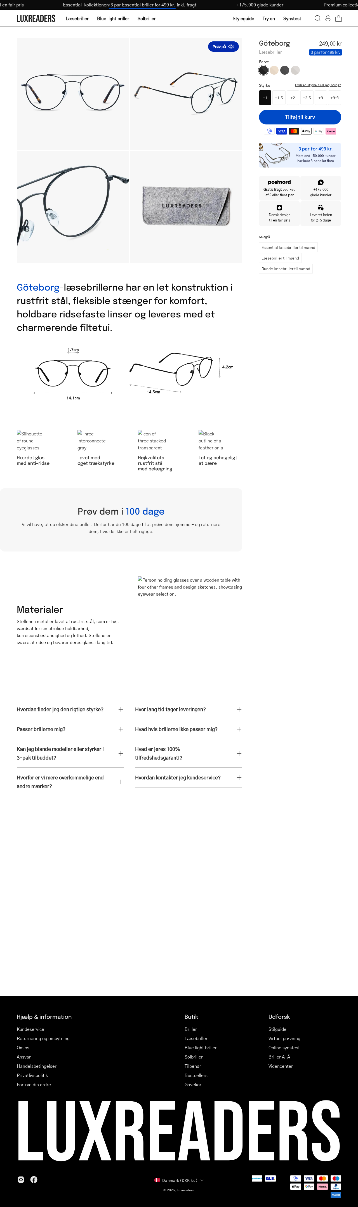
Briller (191, 1029)
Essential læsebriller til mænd (288, 247)
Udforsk (279, 1016)
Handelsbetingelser (36, 1066)
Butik (191, 1016)
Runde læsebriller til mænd (286, 268)
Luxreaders (185, 1190)
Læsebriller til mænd (280, 258)
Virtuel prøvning (284, 1038)
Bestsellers (196, 1075)
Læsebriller (196, 1038)
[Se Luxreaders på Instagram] (21, 1179)
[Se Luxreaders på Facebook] (34, 1179)
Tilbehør (193, 1066)
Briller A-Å (279, 1056)
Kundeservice (30, 1029)
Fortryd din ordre (34, 1084)
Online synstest (284, 1047)
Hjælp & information (44, 1016)
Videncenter (280, 1066)
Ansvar (24, 1056)
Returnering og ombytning (43, 1038)
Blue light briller (201, 1047)
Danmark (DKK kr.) (179, 1180)
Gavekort (194, 1084)
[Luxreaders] (36, 18)
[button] (317, 18)
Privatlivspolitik (32, 1075)
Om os (23, 1047)
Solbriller (194, 1056)
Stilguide (277, 1029)
